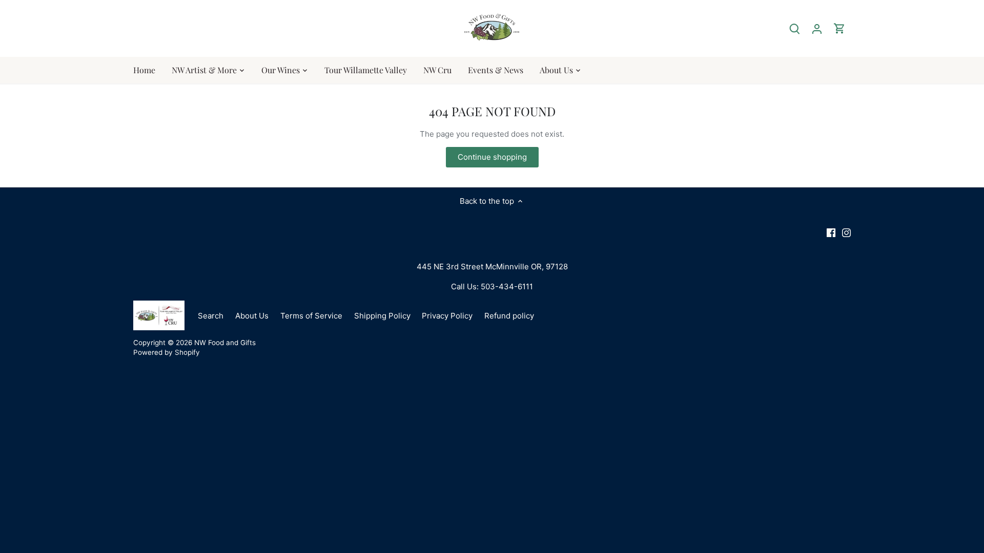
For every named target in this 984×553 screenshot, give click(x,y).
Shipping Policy (382, 316)
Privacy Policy (447, 316)
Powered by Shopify (166, 352)
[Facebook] (831, 232)
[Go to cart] (839, 28)
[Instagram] (846, 232)
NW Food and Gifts (225, 342)
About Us (252, 316)
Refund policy (509, 316)
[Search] (794, 28)
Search (210, 316)
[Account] (817, 28)
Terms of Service (311, 316)
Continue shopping (492, 157)
